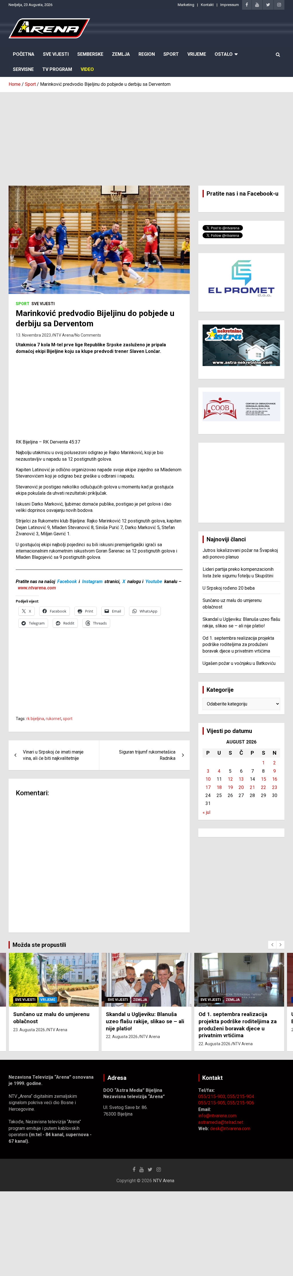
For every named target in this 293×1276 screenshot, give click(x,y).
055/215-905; (212, 1103)
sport (67, 718)
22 (263, 787)
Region (146, 54)
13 (241, 779)
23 (274, 787)
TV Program (57, 69)
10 (208, 779)
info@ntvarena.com (217, 1115)
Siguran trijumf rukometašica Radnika (147, 755)
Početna (23, 54)
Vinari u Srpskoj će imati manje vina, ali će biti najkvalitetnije (53, 755)
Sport (171, 54)
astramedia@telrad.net (220, 1122)
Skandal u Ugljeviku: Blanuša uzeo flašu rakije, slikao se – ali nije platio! (145, 1021)
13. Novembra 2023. (34, 335)
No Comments (88, 335)
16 (274, 779)
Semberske (90, 54)
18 (219, 787)
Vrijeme (196, 54)
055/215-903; (212, 1096)
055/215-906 (240, 1103)
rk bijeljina (35, 718)
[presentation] (272, 945)
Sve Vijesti (56, 54)
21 (252, 787)
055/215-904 (240, 1096)
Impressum (229, 5)
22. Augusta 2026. (122, 1036)
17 (208, 787)
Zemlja (121, 54)
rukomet (53, 718)
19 (230, 787)
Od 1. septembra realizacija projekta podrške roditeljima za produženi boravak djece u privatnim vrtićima (238, 644)
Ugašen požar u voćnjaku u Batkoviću (239, 663)
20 (241, 787)
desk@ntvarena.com (230, 1128)
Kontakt (207, 5)
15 (263, 779)
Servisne (23, 69)
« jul (206, 812)
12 (230, 779)
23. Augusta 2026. (29, 1029)
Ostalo (224, 54)
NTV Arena (63, 335)
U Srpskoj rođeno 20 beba (229, 588)
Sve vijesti (43, 303)
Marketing (186, 5)
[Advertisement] (146, 135)
